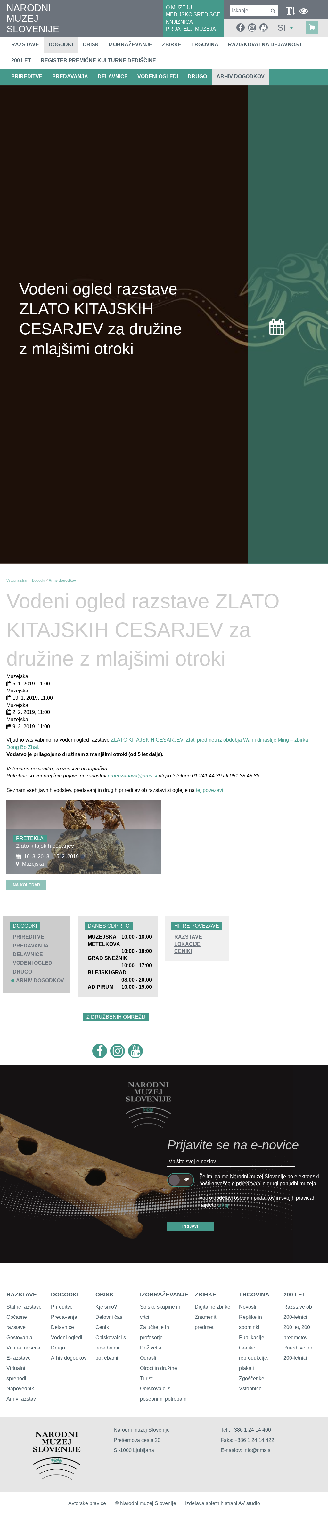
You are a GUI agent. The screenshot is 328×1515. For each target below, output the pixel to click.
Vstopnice (250, 1388)
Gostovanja (19, 1337)
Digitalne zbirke (212, 1307)
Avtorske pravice (87, 1503)
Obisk (91, 44)
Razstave (25, 44)
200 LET (294, 1294)
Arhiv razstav (21, 1399)
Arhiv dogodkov (241, 76)
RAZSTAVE (188, 936)
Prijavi (190, 1226)
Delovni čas (108, 1317)
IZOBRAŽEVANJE (164, 1294)
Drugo (58, 1347)
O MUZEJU (179, 7)
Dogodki (61, 44)
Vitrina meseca (23, 1347)
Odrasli (148, 1358)
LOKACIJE (187, 944)
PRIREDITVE (27, 76)
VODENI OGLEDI (157, 76)
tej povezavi (209, 790)
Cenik (102, 1327)
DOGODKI (64, 1294)
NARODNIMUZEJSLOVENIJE (32, 18)
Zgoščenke (251, 1378)
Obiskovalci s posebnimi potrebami (110, 1348)
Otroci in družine (158, 1368)
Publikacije (251, 1337)
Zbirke (172, 44)
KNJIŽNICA (179, 22)
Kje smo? (106, 1307)
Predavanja (64, 1317)
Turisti (147, 1378)
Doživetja (150, 1347)
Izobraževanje (130, 44)
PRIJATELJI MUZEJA (191, 29)
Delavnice (62, 1327)
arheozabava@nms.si (132, 775)
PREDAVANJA (70, 76)
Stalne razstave (24, 1307)
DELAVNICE (113, 76)
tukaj (222, 1205)
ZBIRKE (205, 1294)
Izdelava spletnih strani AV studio (222, 1503)
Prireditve (62, 1307)
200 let (21, 60)
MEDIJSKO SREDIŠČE (193, 14)
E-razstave (18, 1358)
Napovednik (20, 1388)
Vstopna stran (17, 580)
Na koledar (26, 885)
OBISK (104, 1294)
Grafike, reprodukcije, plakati (253, 1358)
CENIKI (183, 951)
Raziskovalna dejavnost (265, 44)
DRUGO (197, 76)
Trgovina (204, 44)
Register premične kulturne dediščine (98, 60)
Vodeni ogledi (66, 1337)
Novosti (247, 1307)
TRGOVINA (254, 1294)
